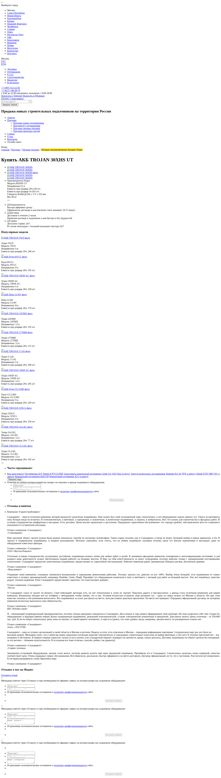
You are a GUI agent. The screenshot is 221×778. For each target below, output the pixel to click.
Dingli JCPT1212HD (53, 474)
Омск (10, 32)
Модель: (11, 183)
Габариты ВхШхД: (16, 194)
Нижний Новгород (17, 24)
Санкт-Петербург (16, 13)
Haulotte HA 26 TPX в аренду (181, 474)
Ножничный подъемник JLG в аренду (69, 476)
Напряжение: (14, 186)
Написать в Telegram (11, 96)
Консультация (116, 500)
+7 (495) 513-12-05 (10, 87)
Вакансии (12, 80)
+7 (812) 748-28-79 (10, 90)
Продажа (11, 120)
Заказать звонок (9, 105)
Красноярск (13, 40)
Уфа (9, 37)
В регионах (13, 82)
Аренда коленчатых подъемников (148, 474)
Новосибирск (14, 15)
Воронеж (12, 42)
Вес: (9, 197)
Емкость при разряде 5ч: (19, 191)
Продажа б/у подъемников (26, 125)
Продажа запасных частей (26, 131)
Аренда (11, 117)
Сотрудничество (15, 77)
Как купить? (123, 474)
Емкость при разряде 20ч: (20, 188)
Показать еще (14, 479)
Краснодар (12, 51)
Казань (10, 21)
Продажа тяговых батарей (26, 128)
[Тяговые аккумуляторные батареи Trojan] (22, 172)
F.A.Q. (10, 74)
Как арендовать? (15, 474)
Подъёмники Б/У (33, 474)
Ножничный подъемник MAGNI (32, 476)
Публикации (13, 72)
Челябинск (12, 26)
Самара (11, 29)
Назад (4, 147)
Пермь (10, 45)
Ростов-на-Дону (15, 34)
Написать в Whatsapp (34, 96)
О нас (10, 136)
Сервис (11, 134)
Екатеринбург (14, 18)
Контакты (12, 139)
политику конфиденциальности (76, 491)
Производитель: (15, 180)
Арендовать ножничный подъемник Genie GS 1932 (90, 474)
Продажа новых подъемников (28, 123)
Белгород (12, 53)
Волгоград (12, 48)
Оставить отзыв (9, 675)
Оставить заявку (113, 701)
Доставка (12, 69)
